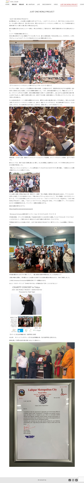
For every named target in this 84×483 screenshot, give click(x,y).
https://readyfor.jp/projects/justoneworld (21, 209)
